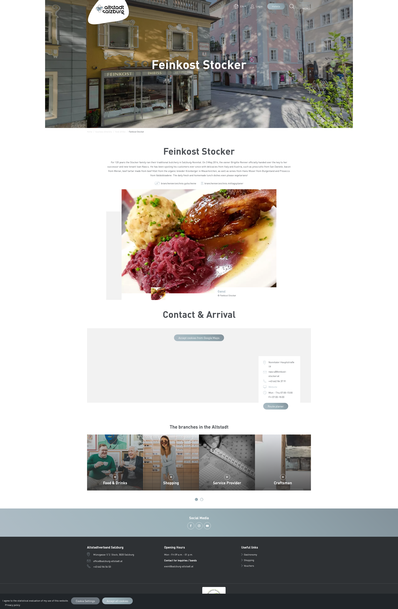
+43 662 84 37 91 (277, 381)
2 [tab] (201, 499)
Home (89, 131)
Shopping (171, 482)
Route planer (276, 406)
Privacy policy (12, 605)
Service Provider (227, 482)
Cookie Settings (85, 601)
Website (272, 386)
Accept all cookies (117, 601)
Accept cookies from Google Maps (199, 338)
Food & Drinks (115, 482)
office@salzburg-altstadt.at (108, 561)
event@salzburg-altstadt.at (178, 566)
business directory (103, 131)
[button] (240, 6)
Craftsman (283, 482)
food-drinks (120, 131)
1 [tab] (196, 499)
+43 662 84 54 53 (102, 566)
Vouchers (249, 565)
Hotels (276, 6)
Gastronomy (250, 554)
